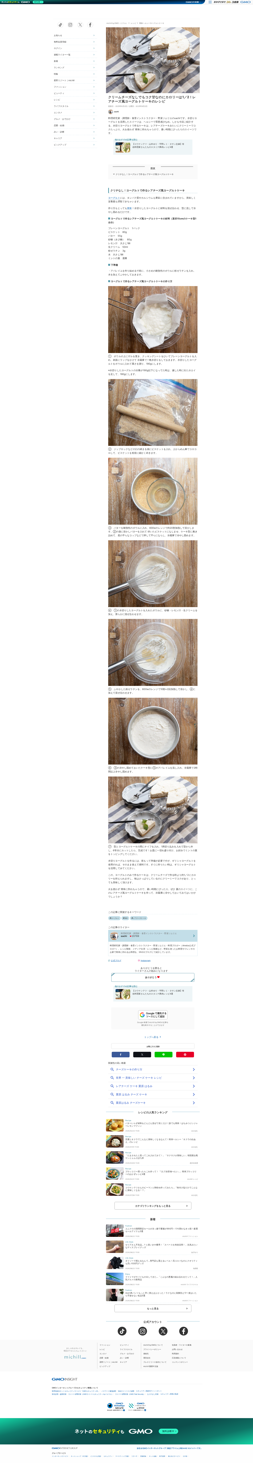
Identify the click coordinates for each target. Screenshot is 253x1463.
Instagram (146, 960)
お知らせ (58, 35)
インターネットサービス (60, 1456)
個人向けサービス (174, 1456)
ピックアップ (60, 144)
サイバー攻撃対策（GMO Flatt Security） (130, 1394)
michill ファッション (190, 1236)
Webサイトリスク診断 (126, 1391)
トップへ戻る (151, 1037)
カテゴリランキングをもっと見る (153, 1205)
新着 (56, 61)
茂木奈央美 (194, 1163)
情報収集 (143, 1456)
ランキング (59, 67)
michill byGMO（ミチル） (117, 23)
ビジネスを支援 (95, 1456)
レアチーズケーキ (139, 918)
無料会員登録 (60, 41)
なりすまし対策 (152, 1394)
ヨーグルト (114, 197)
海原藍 (195, 1268)
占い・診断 (59, 132)
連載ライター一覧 (62, 54)
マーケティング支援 (122, 1456)
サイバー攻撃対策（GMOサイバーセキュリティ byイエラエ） (90, 1394)
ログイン (58, 48)
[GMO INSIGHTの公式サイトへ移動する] (64, 1379)
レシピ (57, 99)
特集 (56, 74)
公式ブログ (116, 960)
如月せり (194, 1252)
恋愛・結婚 (59, 125)
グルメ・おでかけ (62, 119)
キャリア (58, 138)
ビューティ (59, 93)
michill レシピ (192, 1179)
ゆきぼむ (194, 1131)
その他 (185, 1456)
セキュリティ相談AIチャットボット (149, 1391)
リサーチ (134, 1456)
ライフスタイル (61, 106)
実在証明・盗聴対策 (59, 1394)
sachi (116, 112)
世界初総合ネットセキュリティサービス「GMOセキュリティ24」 (75, 1391)
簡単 (129, 208)
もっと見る (153, 1308)
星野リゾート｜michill (64, 80)
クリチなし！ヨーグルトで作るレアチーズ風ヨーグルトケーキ (145, 174)
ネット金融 (152, 1456)
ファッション (60, 87)
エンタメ (58, 112)
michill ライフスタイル (189, 1284)
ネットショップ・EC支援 (79, 1456)
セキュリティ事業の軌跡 (169, 1394)
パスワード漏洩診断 (108, 1391)
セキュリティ (108, 1456)
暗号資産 (162, 1456)
